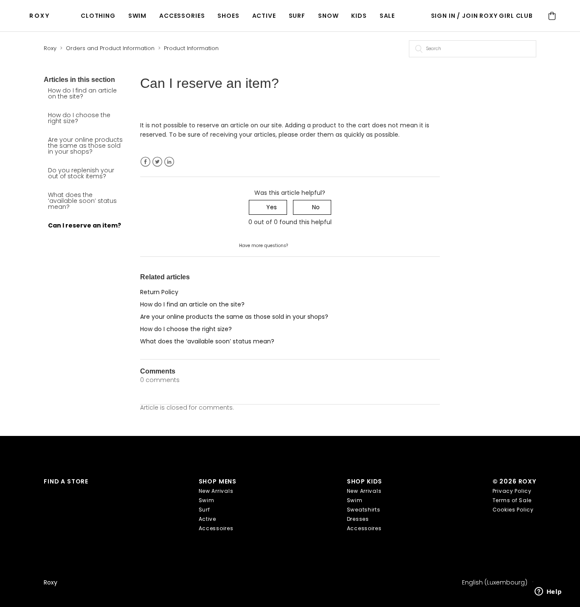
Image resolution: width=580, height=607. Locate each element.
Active (264, 15)
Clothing (98, 15)
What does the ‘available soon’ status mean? (82, 201)
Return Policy (159, 292)
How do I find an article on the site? (82, 93)
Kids (358, 15)
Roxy (50, 48)
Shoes (228, 15)
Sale (387, 15)
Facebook (145, 162)
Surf (297, 15)
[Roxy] (41, 16)
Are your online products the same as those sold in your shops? (85, 145)
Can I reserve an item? (84, 225)
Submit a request (315, 245)
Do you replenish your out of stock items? (81, 173)
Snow (328, 15)
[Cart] (552, 16)
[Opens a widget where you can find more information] (548, 592)
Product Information (191, 48)
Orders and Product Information (110, 48)
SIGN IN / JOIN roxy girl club (482, 15)
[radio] (268, 207)
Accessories (182, 15)
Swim (137, 15)
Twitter (157, 162)
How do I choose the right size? (79, 118)
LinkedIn (169, 162)
